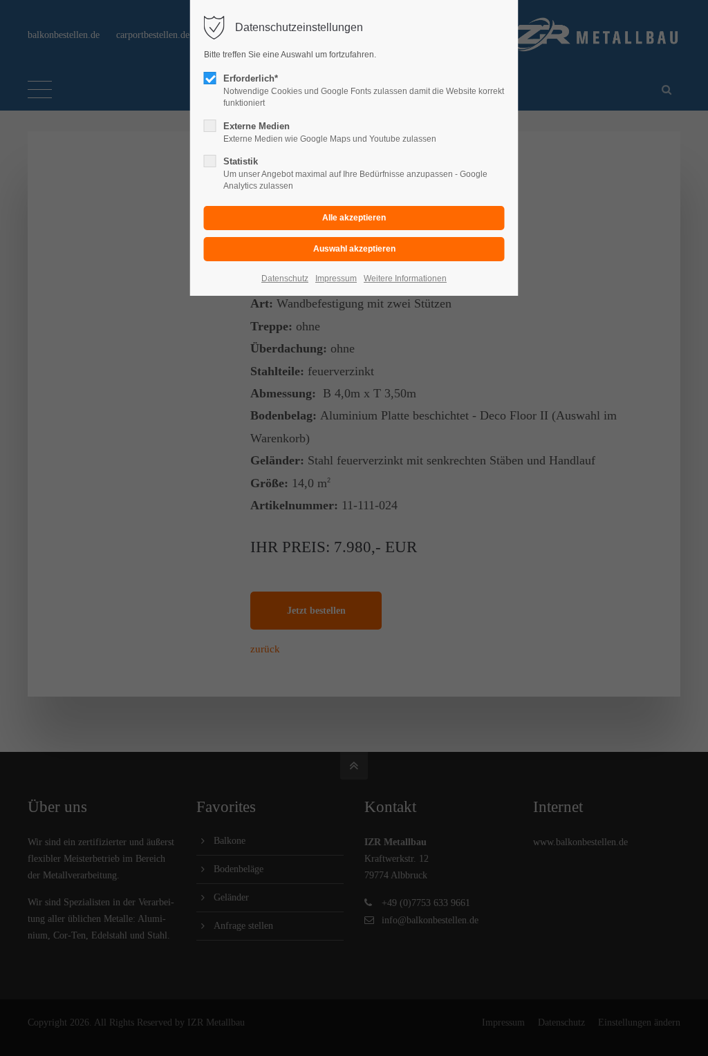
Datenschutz (284, 278)
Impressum (336, 278)
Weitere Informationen (405, 278)
